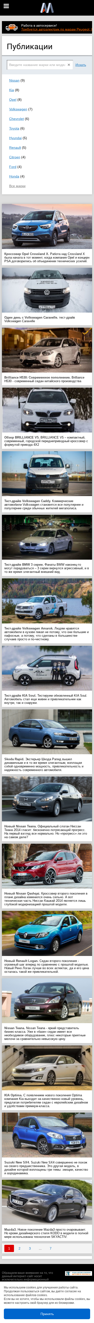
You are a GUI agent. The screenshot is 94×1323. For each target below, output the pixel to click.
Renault (15, 147)
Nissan (14, 80)
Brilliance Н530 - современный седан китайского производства (44, 379)
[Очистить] (69, 65)
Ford (12, 167)
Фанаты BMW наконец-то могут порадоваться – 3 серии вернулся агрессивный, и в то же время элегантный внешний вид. (46, 568)
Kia (11, 90)
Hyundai (15, 138)
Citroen (14, 157)
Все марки (17, 186)
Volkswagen (18, 109)
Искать (80, 65)
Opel (12, 99)
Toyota (14, 128)
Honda (14, 176)
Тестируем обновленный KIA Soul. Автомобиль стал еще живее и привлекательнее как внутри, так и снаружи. (45, 699)
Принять (47, 1314)
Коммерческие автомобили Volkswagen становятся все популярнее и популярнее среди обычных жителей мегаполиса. (43, 504)
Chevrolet (16, 119)
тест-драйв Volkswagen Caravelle (39, 319)
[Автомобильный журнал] (47, 8)
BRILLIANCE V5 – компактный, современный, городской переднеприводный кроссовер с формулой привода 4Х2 (46, 441)
